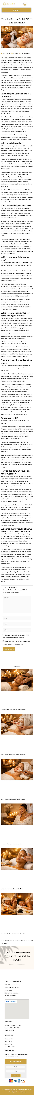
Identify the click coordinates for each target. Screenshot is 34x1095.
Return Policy (8, 1041)
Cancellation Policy (10, 1046)
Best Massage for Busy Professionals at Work (11, 844)
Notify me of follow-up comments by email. (17, 641)
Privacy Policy (8, 1044)
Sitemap (23, 1092)
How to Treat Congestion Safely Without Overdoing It (13, 754)
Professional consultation (8, 513)
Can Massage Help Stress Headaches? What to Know (13, 709)
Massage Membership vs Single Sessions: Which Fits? (13, 933)
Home (2, 940)
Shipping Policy (9, 1038)
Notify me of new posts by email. (13, 644)
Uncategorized (9, 940)
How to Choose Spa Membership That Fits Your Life (13, 799)
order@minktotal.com (12, 993)
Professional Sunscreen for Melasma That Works (12, 888)
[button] (25, 4)
